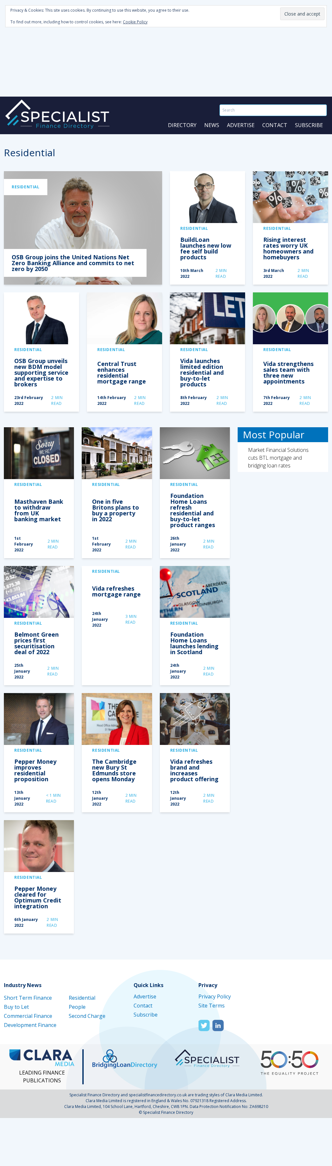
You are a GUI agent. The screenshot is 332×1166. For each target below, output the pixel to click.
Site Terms (211, 1005)
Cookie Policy (135, 22)
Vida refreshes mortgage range (116, 591)
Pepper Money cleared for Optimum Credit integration (37, 897)
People (77, 1006)
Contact (274, 125)
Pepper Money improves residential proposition (35, 770)
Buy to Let (16, 1006)
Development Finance (30, 1025)
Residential (26, 187)
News (211, 125)
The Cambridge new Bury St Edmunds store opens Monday (114, 770)
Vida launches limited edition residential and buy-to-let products (202, 372)
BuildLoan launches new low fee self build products (205, 248)
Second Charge (87, 1015)
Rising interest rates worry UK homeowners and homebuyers (288, 248)
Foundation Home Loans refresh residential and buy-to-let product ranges (192, 510)
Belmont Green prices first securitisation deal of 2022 (36, 643)
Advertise (241, 125)
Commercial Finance (28, 1015)
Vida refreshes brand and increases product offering (194, 770)
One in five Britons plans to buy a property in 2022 (115, 510)
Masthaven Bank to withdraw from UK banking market (38, 510)
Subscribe (309, 125)
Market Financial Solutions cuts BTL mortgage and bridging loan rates (278, 457)
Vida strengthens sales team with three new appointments (288, 372)
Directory (182, 125)
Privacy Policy (214, 996)
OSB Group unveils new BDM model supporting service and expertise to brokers (41, 372)
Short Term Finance (28, 997)
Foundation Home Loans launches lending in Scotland (194, 643)
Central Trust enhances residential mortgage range (121, 372)
